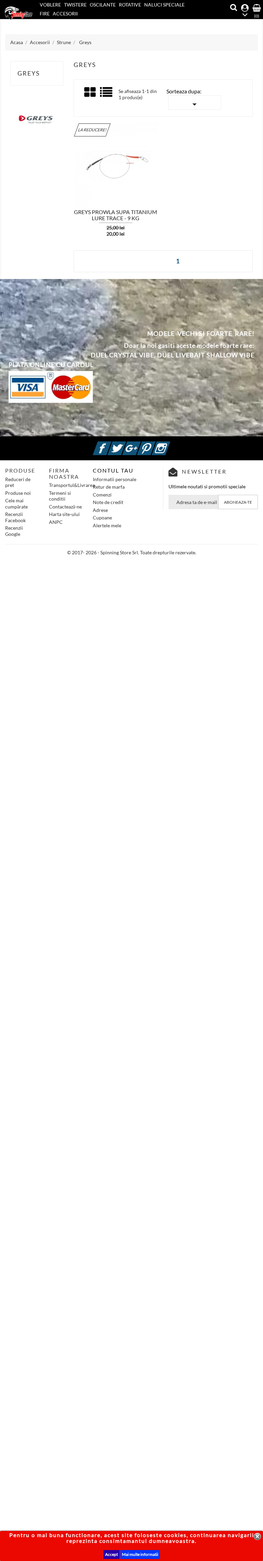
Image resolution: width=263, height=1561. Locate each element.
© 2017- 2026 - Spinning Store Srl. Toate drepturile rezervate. (131, 552)
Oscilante (103, 5)
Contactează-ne (65, 507)
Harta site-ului (64, 514)
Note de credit (108, 502)
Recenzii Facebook (15, 517)
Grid (90, 92)
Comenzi (102, 495)
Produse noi (18, 493)
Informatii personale (114, 479)
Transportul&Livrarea (72, 485)
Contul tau (113, 470)
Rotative (130, 5)
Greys (28, 73)
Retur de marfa (109, 487)
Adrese (100, 510)
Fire (45, 13)
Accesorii (65, 13)
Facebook (110, 444)
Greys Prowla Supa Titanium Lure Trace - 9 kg (115, 215)
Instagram (169, 444)
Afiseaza (81, 164)
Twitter (125, 444)
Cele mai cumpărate (16, 504)
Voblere (50, 5)
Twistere (75, 5)
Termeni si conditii (60, 496)
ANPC (56, 522)
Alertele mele (107, 525)
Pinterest (154, 444)
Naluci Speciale (164, 5)
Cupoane (102, 517)
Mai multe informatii (140, 1554)
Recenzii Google (14, 531)
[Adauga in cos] (61, 163)
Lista (106, 94)
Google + (140, 444)
